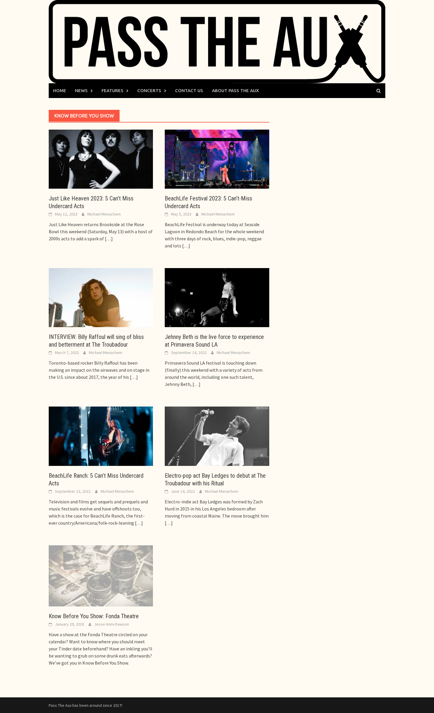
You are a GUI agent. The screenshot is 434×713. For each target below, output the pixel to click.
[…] (108, 239)
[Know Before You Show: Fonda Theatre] (101, 575)
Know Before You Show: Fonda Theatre (94, 616)
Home (59, 90)
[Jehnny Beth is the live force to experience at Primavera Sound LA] (217, 297)
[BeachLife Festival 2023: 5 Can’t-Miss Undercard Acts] (217, 158)
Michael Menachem (104, 214)
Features (112, 90)
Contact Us (189, 90)
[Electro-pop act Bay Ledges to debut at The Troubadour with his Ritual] (217, 436)
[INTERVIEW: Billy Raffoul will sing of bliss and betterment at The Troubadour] (101, 297)
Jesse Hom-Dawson (111, 624)
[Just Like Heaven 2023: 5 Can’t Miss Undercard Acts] (101, 158)
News (81, 90)
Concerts (149, 90)
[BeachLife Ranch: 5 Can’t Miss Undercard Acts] (101, 436)
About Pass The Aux (235, 90)
